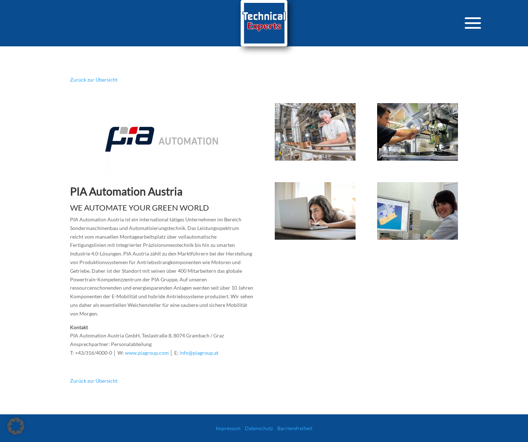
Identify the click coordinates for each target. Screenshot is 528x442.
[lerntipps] (315, 239)
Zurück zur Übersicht (93, 80)
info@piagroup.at (199, 353)
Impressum (228, 428)
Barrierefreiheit (294, 428)
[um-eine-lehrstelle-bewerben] (417, 239)
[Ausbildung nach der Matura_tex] (417, 160)
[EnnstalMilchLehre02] (315, 160)
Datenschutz (259, 428)
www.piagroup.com (147, 353)
